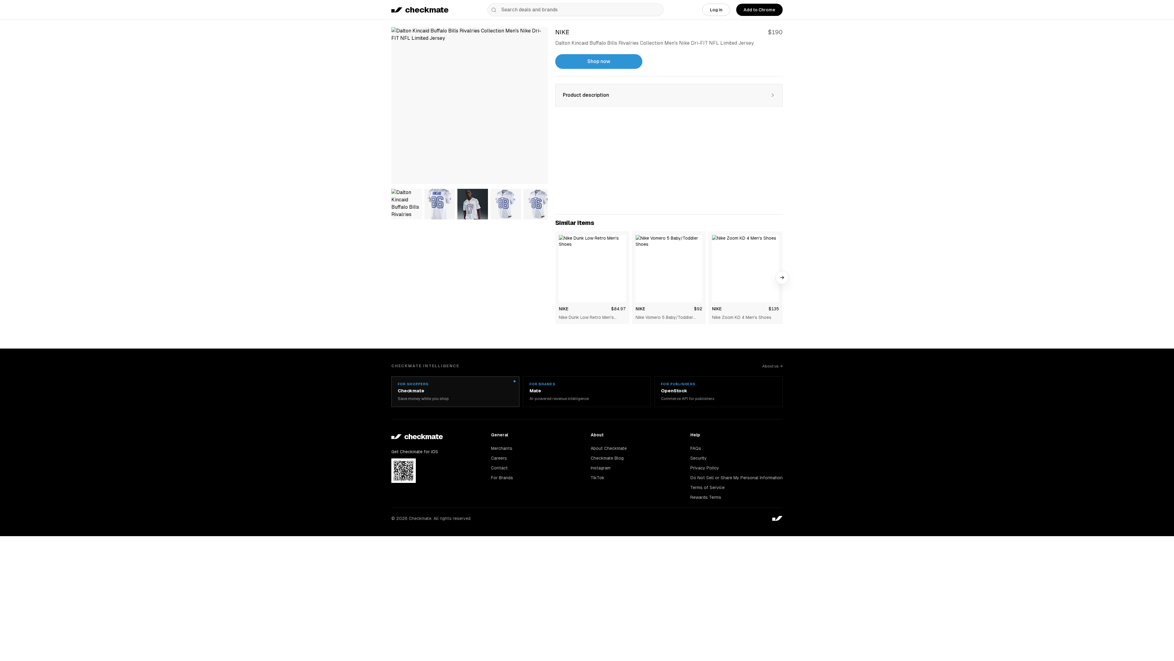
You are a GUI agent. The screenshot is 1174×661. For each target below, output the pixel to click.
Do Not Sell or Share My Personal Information (736, 477)
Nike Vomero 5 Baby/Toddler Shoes (664, 317)
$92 (698, 308)
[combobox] (575, 9)
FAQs (695, 448)
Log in (716, 9)
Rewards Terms (705, 497)
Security (698, 458)
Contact (499, 467)
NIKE (563, 308)
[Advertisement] (669, 164)
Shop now (598, 61)
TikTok (597, 477)
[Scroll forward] (782, 277)
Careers (499, 458)
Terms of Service (707, 487)
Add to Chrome (759, 9)
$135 (774, 308)
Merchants (501, 448)
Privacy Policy (704, 467)
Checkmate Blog (607, 458)
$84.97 (618, 308)
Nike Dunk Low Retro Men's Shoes (586, 317)
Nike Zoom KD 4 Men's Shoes (741, 317)
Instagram (601, 467)
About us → (772, 366)
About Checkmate (609, 448)
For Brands (502, 477)
